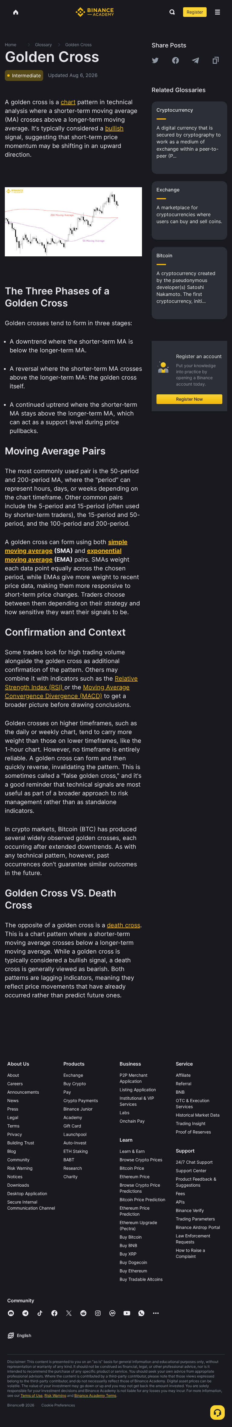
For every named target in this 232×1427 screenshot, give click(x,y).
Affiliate (183, 1075)
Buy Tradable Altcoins (141, 1279)
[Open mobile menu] (217, 12)
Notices (14, 1176)
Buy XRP (128, 1253)
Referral (183, 1083)
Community (18, 1159)
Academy (72, 1117)
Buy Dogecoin (133, 1262)
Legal (12, 1117)
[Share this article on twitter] (155, 60)
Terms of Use (32, 1395)
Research (72, 1168)
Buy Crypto (74, 1083)
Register (195, 11)
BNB (180, 1092)
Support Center (191, 1170)
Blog (11, 1151)
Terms (13, 1125)
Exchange (73, 1075)
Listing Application (138, 1089)
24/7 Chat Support (194, 1162)
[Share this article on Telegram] (195, 60)
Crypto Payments (80, 1100)
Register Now (189, 399)
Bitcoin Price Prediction (142, 1199)
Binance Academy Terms (95, 1395)
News (12, 1100)
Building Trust (20, 1142)
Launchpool (74, 1134)
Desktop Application (27, 1193)
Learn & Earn (132, 1151)
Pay (67, 1092)
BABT (68, 1159)
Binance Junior (77, 1108)
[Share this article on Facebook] (175, 60)
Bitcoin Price (132, 1168)
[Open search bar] (170, 12)
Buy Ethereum (133, 1270)
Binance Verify (190, 1210)
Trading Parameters (195, 1218)
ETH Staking (75, 1151)
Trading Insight (190, 1123)
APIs (180, 1201)
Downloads (18, 1185)
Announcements (23, 1092)
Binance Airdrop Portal (198, 1227)
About (13, 1075)
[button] (217, 12)
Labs (124, 1112)
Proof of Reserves (193, 1131)
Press (12, 1108)
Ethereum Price (135, 1176)
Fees (180, 1193)
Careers (15, 1083)
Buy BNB (128, 1245)
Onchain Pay (132, 1121)
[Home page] (95, 12)
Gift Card (72, 1125)
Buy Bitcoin (131, 1236)
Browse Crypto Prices (141, 1159)
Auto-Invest (74, 1142)
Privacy (14, 1134)
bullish (114, 128)
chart (68, 102)
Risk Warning (20, 1168)
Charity (70, 1176)
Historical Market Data (198, 1115)
